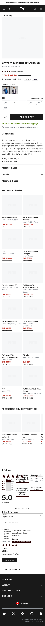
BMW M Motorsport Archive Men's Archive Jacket (7, 534)
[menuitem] (4, 613)
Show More (9, 560)
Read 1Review (18, 71)
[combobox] (22, 516)
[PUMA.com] (22, 8)
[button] (8, 481)
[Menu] (4, 8)
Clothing (8, 15)
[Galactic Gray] (14, 90)
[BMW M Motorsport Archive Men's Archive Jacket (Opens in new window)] (2, 535)
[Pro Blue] (6, 90)
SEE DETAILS (34, 2)
